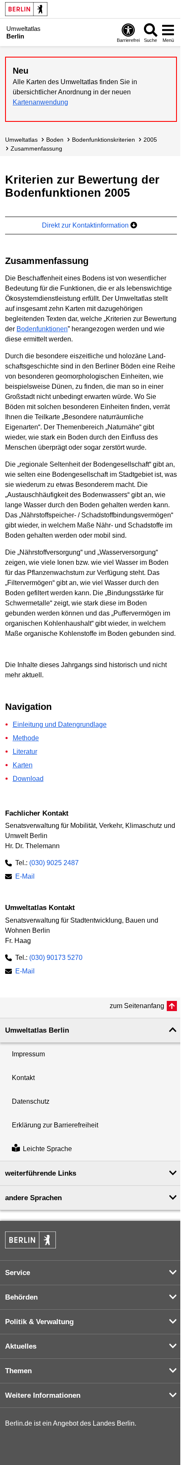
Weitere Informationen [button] (42, 1395)
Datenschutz (31, 1101)
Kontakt (23, 1077)
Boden (54, 139)
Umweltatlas (21, 139)
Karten (23, 765)
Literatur (25, 751)
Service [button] (17, 1273)
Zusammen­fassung (36, 148)
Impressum (28, 1054)
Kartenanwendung (40, 102)
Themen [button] (18, 1371)
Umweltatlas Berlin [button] (37, 1030)
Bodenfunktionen (42, 329)
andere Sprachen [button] (33, 1198)
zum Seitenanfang (137, 1005)
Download (28, 778)
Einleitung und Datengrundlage (60, 724)
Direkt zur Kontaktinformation (86, 225)
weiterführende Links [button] (40, 1173)
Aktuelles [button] (20, 1346)
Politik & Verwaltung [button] (39, 1322)
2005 (150, 139)
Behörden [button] (21, 1297)
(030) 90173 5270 (56, 957)
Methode (26, 738)
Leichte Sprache (47, 1148)
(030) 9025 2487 (54, 862)
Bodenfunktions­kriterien (103, 139)
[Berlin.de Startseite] (26, 9)
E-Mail (25, 877)
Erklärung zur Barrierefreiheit (55, 1125)
